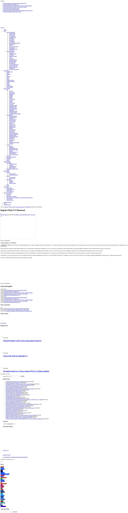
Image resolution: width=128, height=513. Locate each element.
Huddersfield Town (13, 148)
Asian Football (10, 87)
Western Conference (11, 51)
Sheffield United (12, 135)
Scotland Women (12, 166)
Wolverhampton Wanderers (15, 113)
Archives (5, 423)
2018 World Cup (7, 204)
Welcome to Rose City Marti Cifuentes (14, 400)
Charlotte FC (12, 38)
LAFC (10, 57)
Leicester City (12, 125)
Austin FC (11, 52)
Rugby (8, 176)
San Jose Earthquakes (13, 64)
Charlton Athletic (12, 119)
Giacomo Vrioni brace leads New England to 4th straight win (19, 311)
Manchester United (13, 109)
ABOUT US (6, 450)
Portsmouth (11, 131)
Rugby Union (12, 178)
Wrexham (11, 143)
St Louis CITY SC (13, 65)
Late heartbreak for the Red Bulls (13, 397)
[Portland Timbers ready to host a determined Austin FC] (10, 336)
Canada (8, 82)
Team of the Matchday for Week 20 (13, 402)
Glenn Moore (9, 188)
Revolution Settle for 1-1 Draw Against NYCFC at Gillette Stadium (17, 5)
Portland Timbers (12, 61)
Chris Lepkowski (10, 191)
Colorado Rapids (12, 53)
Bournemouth (12, 93)
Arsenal (10, 91)
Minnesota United (13, 59)
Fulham (10, 101)
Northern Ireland (10, 80)
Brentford (11, 94)
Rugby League (12, 177)
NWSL (8, 170)
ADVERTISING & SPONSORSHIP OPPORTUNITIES (15, 457)
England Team (10, 71)
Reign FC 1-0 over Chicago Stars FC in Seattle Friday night (18, 417)
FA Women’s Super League (12, 168)
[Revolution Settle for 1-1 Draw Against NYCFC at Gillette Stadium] (10, 367)
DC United (11, 39)
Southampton (12, 137)
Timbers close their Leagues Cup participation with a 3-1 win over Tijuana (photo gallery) (25, 418)
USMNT (8, 85)
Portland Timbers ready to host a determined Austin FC (14, 3)
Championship (10, 115)
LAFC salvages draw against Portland (11, 9)
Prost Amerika (10, 198)
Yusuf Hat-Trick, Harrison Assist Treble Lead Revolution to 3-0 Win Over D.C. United (24, 399)
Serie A (8, 160)
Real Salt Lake (12, 62)
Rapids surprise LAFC (10, 396)
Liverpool (11, 104)
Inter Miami (11, 40)
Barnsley (11, 146)
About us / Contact (8, 192)
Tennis (8, 185)
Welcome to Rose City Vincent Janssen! (14, 392)
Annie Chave (9, 190)
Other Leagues (7, 88)
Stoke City (11, 138)
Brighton (11, 95)
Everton (11, 100)
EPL (7, 89)
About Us (9, 195)
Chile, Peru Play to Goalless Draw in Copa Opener (18, 309)
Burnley (11, 97)
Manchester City (12, 107)
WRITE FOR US (7, 455)
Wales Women (12, 167)
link (31, 257)
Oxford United (12, 130)
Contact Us (9, 194)
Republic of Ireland (11, 81)
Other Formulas (12, 183)
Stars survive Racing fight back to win (11, 8)
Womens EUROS (13, 164)
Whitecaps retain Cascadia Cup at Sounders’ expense (17, 405)
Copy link (15, 511)
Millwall (11, 128)
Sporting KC (12, 68)
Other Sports (6, 171)
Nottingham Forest (13, 106)
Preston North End (13, 132)
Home (5, 29)
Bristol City (11, 118)
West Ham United (13, 112)
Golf (7, 184)
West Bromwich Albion (14, 142)
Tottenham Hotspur (13, 111)
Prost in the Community (12, 196)
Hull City (11, 123)
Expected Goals (10, 200)
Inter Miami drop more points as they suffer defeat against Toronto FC (18, 10)
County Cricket (12, 173)
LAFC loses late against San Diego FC (14, 410)
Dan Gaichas (5, 214)
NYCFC (11, 45)
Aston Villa (11, 92)
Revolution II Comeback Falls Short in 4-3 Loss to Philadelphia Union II (21, 404)
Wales (8, 79)
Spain (8, 77)
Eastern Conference (11, 32)
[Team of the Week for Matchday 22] (10, 351)
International (6, 70)
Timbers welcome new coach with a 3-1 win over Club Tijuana (19, 416)
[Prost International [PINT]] (47, 26)
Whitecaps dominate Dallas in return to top (12, 11)
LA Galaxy (11, 58)
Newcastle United (13, 105)
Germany (8, 74)
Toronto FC (11, 50)
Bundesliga (9, 158)
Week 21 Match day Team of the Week (14, 393)
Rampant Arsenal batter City (12, 411)
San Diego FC (12, 63)
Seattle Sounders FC (13, 67)
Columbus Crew (12, 37)
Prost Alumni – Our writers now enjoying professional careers (20, 197)
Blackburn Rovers (13, 116)
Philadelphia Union (13, 49)
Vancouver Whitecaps (13, 69)
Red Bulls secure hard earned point (13, 391)
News (5, 203)
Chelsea (11, 98)
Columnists (6, 186)
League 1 (8, 144)
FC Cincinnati (12, 35)
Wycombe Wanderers (13, 154)
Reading (11, 150)
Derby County (12, 121)
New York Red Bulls (13, 46)
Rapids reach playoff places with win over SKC (16, 412)
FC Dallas (11, 55)
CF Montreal (12, 41)
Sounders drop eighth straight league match (15, 398)
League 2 (8, 155)
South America (10, 86)
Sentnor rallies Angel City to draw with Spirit (15, 403)
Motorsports (9, 179)
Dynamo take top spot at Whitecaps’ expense (15, 394)
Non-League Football (11, 156)
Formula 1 (11, 180)
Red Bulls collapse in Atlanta (12, 414)
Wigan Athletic (12, 153)
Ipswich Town (12, 124)
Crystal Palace (12, 99)
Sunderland (11, 110)
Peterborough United (13, 149)
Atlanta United (12, 33)
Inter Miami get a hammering (12, 409)
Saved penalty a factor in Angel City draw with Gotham (15, 7)
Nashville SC (12, 44)
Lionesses (11, 165)
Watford (11, 141)
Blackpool (11, 147)
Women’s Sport (7, 161)
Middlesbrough (12, 127)
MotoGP (11, 182)
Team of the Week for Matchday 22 (10, 4)
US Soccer (33, 214)
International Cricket (13, 174)
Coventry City (12, 122)
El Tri (8, 83)
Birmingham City (13, 117)
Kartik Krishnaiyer (10, 189)
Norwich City (12, 129)
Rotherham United (13, 152)
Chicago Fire (12, 34)
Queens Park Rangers (13, 134)
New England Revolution (14, 43)
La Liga (8, 159)
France (8, 73)
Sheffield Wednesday (13, 136)
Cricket (8, 172)
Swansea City (12, 140)
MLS (5, 31)
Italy (7, 75)
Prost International (8, 202)
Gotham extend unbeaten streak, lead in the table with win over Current (21, 415)
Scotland (8, 76)
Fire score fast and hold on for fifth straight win (16, 406)
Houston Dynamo (13, 56)
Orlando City (12, 47)
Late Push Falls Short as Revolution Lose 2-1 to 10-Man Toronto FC (20, 408)
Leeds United (12, 103)
